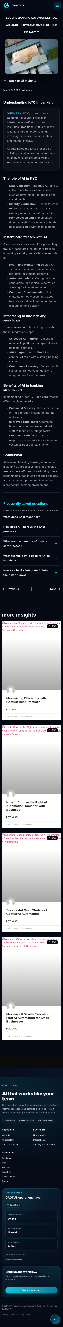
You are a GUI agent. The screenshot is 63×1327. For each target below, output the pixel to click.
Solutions (6, 1158)
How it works (39, 1135)
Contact (6, 1181)
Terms (12, 1315)
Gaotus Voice (9, 1120)
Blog (4, 1162)
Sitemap (29, 1315)
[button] (57, 5)
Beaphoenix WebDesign (36, 1306)
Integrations (39, 1140)
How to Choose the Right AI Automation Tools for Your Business (26, 806)
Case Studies (8, 1176)
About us (6, 1167)
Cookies (20, 1315)
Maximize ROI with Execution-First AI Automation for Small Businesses (28, 1017)
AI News (27, 90)
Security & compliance (44, 1144)
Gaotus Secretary (26, 1120)
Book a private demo (31, 1290)
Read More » (12, 709)
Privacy (5, 1315)
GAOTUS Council (45, 1120)
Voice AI (6, 1135)
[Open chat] (55, 1319)
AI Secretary (8, 1140)
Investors (6, 1172)
